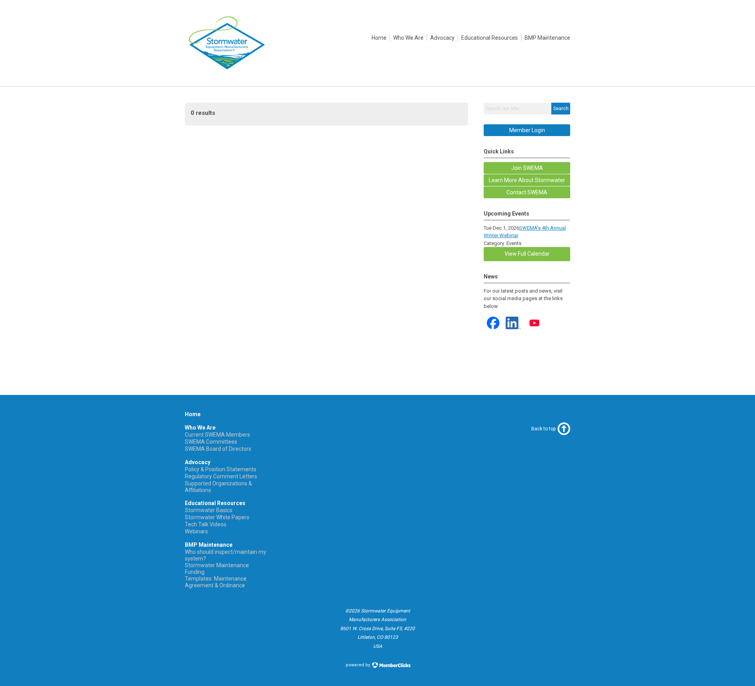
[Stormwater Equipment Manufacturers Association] (226, 68)
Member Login (527, 130)
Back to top (543, 429)
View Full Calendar (527, 254)
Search (561, 108)
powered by (358, 665)
